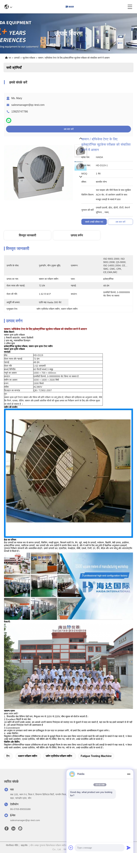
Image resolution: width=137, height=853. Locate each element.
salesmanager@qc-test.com (27, 104)
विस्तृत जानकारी (27, 235)
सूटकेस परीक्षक (29, 57)
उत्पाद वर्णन (77, 235)
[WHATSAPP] (9, 120)
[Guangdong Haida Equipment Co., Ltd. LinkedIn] (13, 829)
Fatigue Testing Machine (96, 756)
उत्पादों (17, 57)
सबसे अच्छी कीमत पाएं (94, 222)
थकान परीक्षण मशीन (27, 756)
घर (10, 57)
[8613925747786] (20, 829)
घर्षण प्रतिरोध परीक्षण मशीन (59, 756)
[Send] (128, 847)
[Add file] (70, 847)
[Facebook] (6, 829)
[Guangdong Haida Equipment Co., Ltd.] (70, 7)
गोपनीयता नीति (12, 845)
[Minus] (129, 774)
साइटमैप (24, 845)
